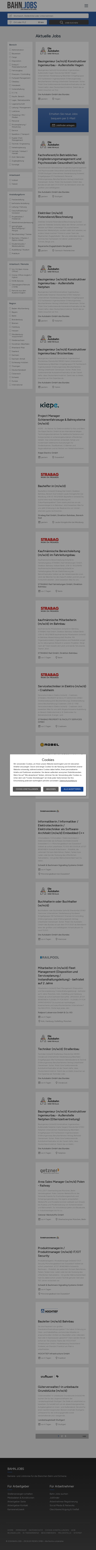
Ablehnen (51, 789)
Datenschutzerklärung (68, 781)
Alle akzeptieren (72, 789)
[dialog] (48, 775)
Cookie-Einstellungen (27, 789)
